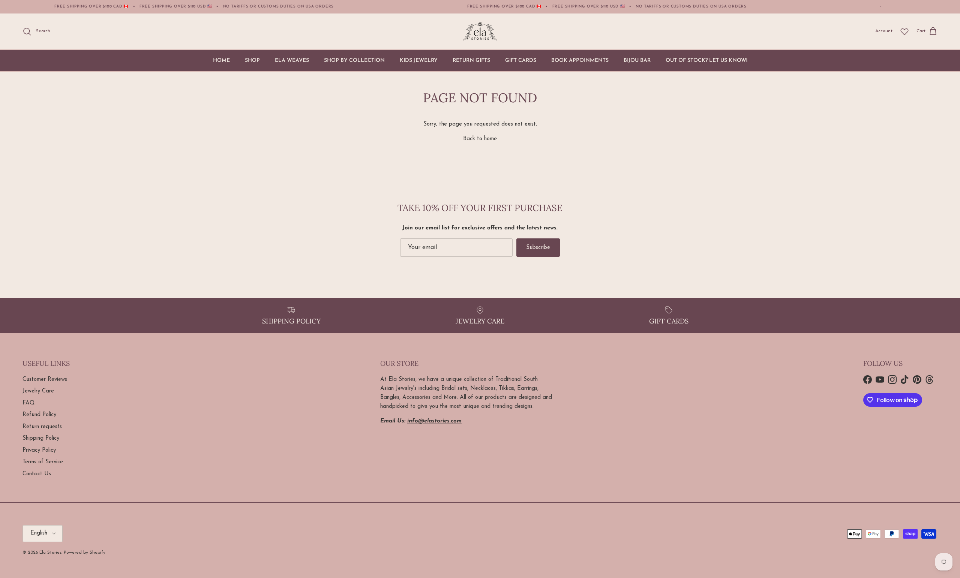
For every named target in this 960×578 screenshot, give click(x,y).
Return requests (42, 427)
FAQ (28, 403)
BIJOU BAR (637, 60)
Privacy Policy (39, 450)
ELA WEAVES (292, 60)
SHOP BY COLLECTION (354, 60)
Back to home (480, 139)
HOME (221, 60)
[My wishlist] (904, 31)
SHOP (252, 60)
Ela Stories (50, 552)
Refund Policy (39, 415)
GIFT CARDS (520, 60)
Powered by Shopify (84, 552)
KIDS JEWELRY (419, 60)
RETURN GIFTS (471, 60)
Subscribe (538, 247)
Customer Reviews (44, 379)
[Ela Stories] (480, 31)
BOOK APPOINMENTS (580, 60)
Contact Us (36, 474)
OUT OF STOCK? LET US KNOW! (706, 60)
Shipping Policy (40, 438)
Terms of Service (42, 462)
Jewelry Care (38, 391)
